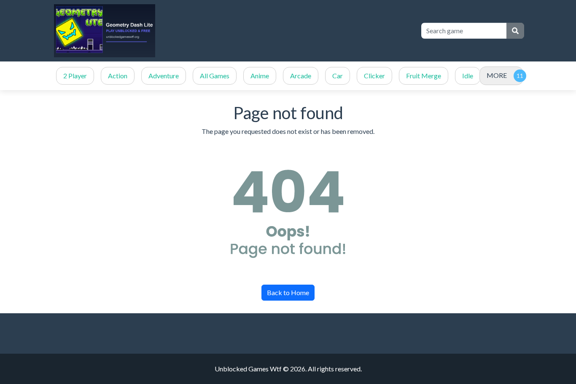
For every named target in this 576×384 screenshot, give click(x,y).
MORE (497, 75)
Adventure (163, 76)
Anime (259, 76)
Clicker (374, 76)
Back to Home (288, 292)
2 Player (75, 76)
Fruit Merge (423, 76)
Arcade (300, 76)
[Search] (515, 31)
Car (337, 76)
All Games (214, 76)
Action (117, 76)
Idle (467, 76)
